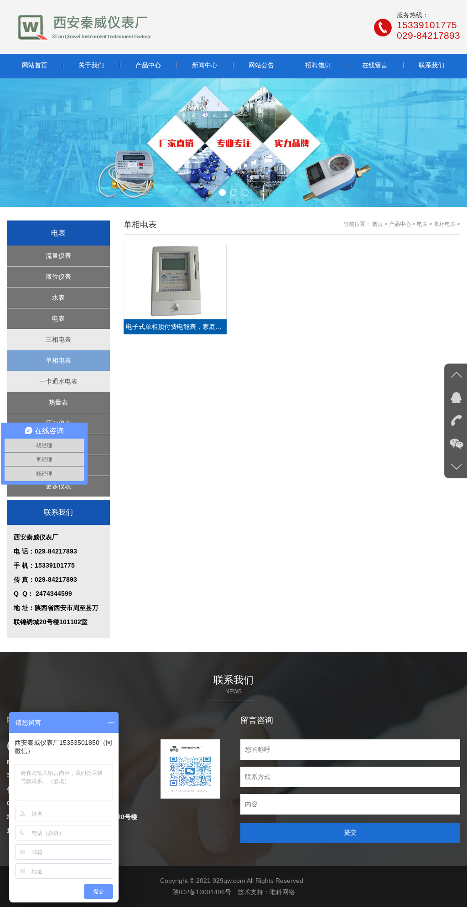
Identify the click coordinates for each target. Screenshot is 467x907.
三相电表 (58, 339)
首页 (377, 224)
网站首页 (34, 65)
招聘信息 (318, 65)
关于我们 (91, 65)
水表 (58, 297)
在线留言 (375, 65)
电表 (58, 318)
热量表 (58, 402)
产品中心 (148, 65)
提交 (350, 832)
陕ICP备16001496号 (201, 892)
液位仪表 (58, 276)
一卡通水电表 (58, 381)
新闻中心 (205, 65)
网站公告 (261, 65)
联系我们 (431, 65)
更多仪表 (58, 486)
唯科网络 (282, 892)
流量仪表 (58, 255)
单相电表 (58, 360)
